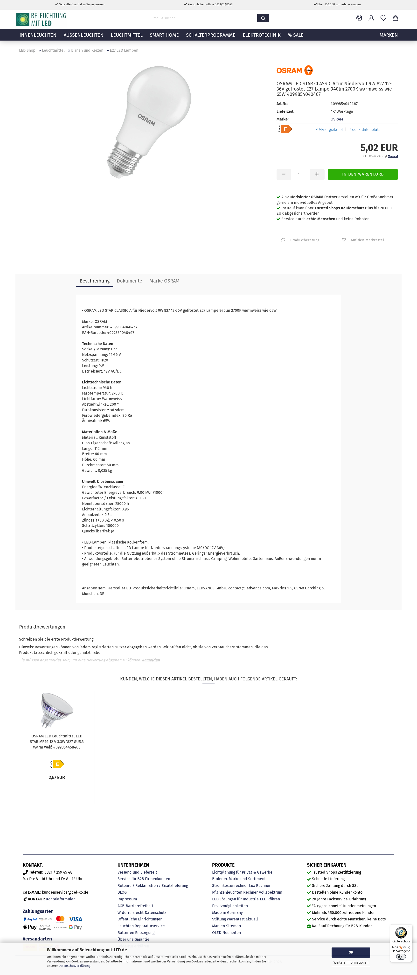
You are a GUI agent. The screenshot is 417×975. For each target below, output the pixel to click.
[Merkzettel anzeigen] (383, 18)
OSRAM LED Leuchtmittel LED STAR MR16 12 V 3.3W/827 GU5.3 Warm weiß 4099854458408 (57, 741)
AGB (121, 906)
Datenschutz (155, 912)
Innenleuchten (38, 35)
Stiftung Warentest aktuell (235, 919)
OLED (216, 932)
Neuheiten (231, 932)
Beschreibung (95, 281)
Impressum (127, 899)
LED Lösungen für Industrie (235, 899)
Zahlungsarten (38, 911)
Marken (218, 926)
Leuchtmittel (127, 35)
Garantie (141, 939)
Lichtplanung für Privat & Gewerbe (242, 872)
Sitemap (233, 926)
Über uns (125, 939)
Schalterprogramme (211, 35)
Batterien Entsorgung (136, 932)
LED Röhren (270, 899)
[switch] (401, 957)
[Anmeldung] (371, 18)
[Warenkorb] (395, 18)
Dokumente (129, 281)
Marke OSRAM (164, 281)
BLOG (122, 892)
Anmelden (151, 660)
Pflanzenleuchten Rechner (235, 892)
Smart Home (164, 35)
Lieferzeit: (285, 111)
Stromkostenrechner (230, 885)
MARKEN (389, 35)
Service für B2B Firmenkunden (144, 878)
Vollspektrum (270, 892)
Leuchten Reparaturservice (141, 926)
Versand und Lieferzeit (137, 872)
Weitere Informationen (351, 963)
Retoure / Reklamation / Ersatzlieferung (153, 885)
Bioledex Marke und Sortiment (239, 878)
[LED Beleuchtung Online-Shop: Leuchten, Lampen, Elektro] (41, 19)
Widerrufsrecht (131, 912)
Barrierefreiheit (139, 906)
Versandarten (37, 939)
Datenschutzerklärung (74, 966)
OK (351, 952)
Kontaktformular (60, 899)
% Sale (296, 35)
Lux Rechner (260, 885)
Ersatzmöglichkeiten (230, 906)
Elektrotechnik (262, 35)
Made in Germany (227, 912)
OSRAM (337, 119)
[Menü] (409, 927)
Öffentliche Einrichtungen (140, 919)
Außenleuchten (84, 35)
